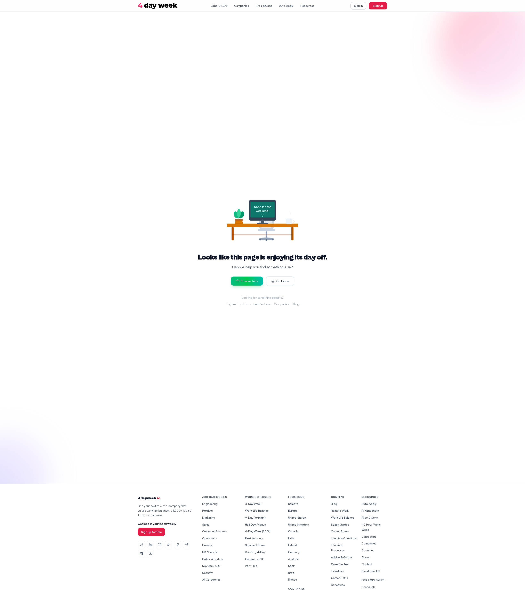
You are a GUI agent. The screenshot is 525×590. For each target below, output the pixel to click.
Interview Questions (344, 538)
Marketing (208, 517)
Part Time (251, 565)
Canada (293, 531)
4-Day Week (253, 503)
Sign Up (378, 5)
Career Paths (339, 578)
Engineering (210, 503)
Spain (292, 565)
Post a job (368, 587)
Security (207, 572)
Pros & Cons (264, 5)
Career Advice (340, 531)
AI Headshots (370, 510)
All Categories (211, 579)
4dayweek (149, 498)
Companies (241, 5)
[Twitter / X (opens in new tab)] (141, 544)
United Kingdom (298, 524)
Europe (293, 510)
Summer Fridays (255, 545)
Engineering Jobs (237, 304)
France (292, 579)
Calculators (369, 536)
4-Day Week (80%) (257, 531)
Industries (337, 571)
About (366, 557)
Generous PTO (254, 559)
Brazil (291, 572)
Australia (293, 559)
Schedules (338, 585)
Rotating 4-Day (255, 552)
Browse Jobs (249, 281)
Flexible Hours (254, 538)
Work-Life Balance (256, 510)
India (291, 538)
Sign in (358, 5)
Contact (367, 564)
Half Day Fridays (255, 524)
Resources (307, 5)
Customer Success (214, 531)
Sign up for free (151, 532)
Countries (368, 550)
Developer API (371, 571)
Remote (293, 503)
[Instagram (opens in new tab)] (159, 544)
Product (207, 510)
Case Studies (339, 564)
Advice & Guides (342, 557)
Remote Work (340, 510)
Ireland (292, 545)
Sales (205, 524)
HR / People (210, 552)
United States (297, 517)
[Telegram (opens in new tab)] (186, 544)
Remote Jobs (261, 304)
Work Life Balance (342, 517)
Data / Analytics (212, 559)
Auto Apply (286, 5)
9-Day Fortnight (255, 517)
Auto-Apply (369, 503)
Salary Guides (340, 524)
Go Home (282, 281)
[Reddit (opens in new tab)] (141, 553)
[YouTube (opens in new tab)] (150, 553)
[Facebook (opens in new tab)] (177, 544)
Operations (209, 538)
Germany (294, 552)
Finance (207, 545)
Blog (296, 304)
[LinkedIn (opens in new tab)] (150, 544)
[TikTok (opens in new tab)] (168, 544)
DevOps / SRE (211, 565)
